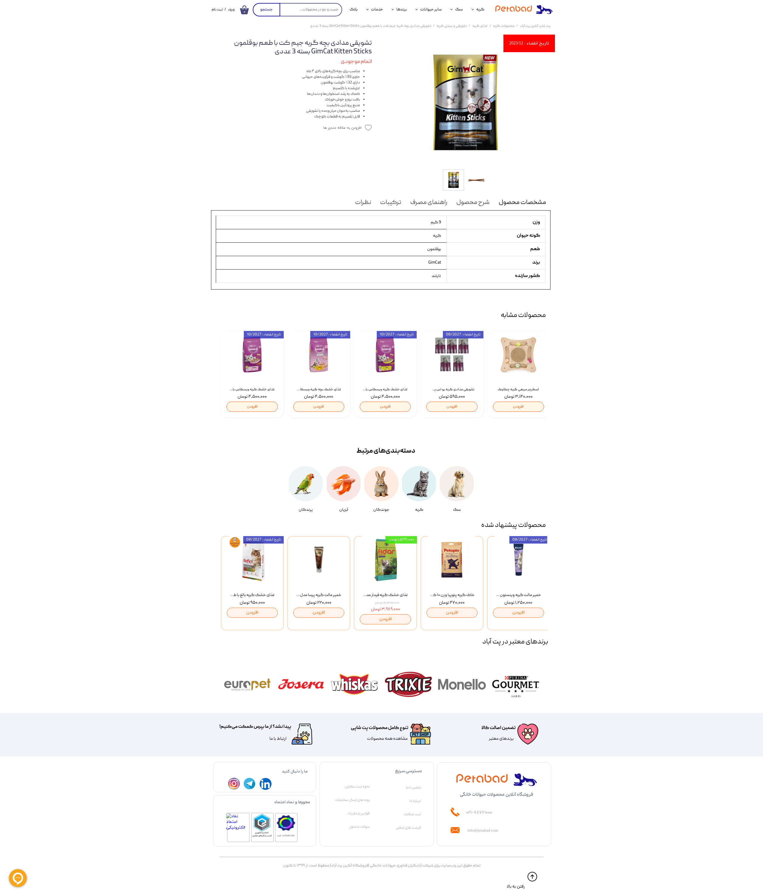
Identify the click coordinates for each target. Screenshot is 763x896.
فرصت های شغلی (408, 827)
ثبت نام (217, 10)
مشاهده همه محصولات (387, 739)
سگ (459, 10)
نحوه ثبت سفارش (357, 786)
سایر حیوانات (431, 10)
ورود (231, 10)
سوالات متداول (359, 826)
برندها (401, 10)
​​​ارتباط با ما (277, 739)
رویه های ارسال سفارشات (352, 800)
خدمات (377, 10)
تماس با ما (413, 787)
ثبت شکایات (412, 814)
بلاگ (354, 10)
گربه (480, 10)
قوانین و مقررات (359, 813)
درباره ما (415, 800)
